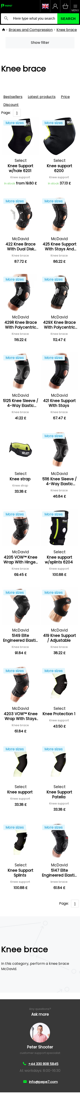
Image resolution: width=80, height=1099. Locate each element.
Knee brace (66, 29)
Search (68, 19)
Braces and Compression (31, 29)
